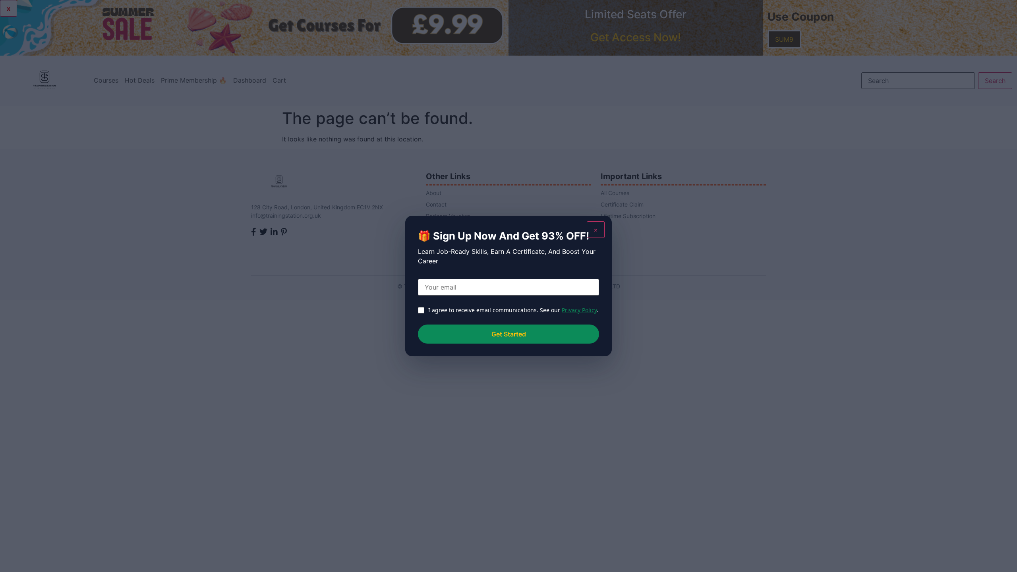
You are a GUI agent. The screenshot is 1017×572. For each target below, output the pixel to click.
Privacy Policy (579, 310)
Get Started (508, 334)
